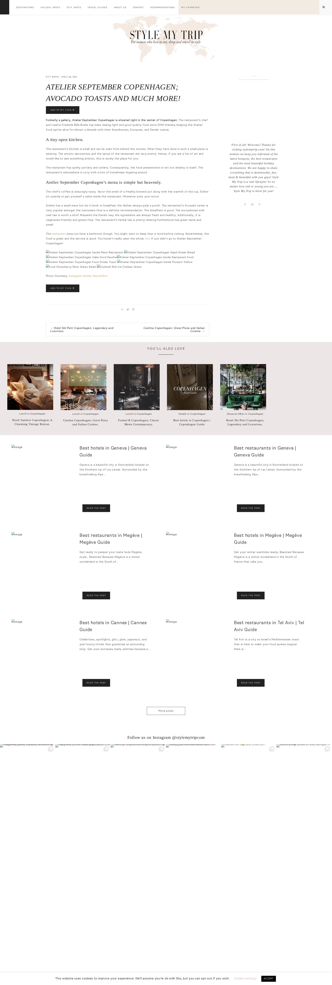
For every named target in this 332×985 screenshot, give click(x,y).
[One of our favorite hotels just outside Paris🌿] (249, 772)
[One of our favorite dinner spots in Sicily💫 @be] (193, 772)
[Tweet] (127, 309)
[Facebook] (246, 204)
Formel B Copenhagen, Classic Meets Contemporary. (138, 422)
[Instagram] (254, 204)
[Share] (121, 309)
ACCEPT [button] (269, 978)
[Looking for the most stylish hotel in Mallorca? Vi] (138, 772)
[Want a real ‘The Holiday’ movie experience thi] (83, 772)
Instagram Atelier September (88, 276)
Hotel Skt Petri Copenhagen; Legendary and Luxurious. (245, 422)
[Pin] (132, 309)
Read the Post (96, 508)
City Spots (52, 77)
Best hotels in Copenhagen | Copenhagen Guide (192, 422)
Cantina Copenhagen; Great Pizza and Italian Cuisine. (85, 422)
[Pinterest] (261, 204)
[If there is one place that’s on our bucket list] (27, 772)
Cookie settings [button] (245, 978)
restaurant (59, 233)
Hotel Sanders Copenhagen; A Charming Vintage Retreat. (32, 422)
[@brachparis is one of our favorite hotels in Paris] (304, 772)
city (147, 238)
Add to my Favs (61, 110)
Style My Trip (166, 38)
